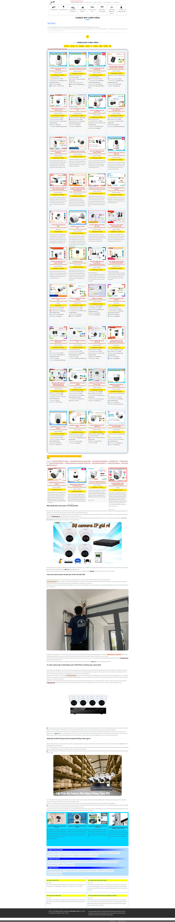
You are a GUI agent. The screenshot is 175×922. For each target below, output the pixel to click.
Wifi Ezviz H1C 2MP (77, 261)
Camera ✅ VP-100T (113, 461)
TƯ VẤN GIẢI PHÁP (116, 2)
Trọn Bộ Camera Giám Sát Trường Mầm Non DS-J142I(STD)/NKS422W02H (58, 384)
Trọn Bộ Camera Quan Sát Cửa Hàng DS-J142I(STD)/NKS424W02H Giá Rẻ (97, 263)
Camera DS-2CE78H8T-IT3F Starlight (60, 461)
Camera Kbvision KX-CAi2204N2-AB (100, 461)
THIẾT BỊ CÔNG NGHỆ (107, 2)
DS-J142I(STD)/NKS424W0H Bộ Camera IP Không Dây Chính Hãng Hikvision (77, 189)
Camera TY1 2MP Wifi (97, 298)
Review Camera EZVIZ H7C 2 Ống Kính (77, 827)
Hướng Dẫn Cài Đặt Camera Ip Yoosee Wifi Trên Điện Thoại (77, 463)
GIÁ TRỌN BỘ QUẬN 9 (88, 2)
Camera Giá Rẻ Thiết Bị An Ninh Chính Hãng (57, 49)
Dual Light (73, 46)
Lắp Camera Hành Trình (53, 880)
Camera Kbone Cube (69, 864)
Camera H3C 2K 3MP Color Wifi (97, 188)
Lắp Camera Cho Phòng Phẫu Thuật (97, 880)
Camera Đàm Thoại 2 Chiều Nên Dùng (70, 852)
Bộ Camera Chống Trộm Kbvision (55, 873)
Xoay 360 (95, 46)
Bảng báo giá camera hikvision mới (111, 852)
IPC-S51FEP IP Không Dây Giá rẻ (77, 68)
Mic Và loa (66, 46)
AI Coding (106, 46)
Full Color (87, 46)
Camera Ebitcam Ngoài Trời (98, 861)
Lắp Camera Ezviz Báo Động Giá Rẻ (83, 861)
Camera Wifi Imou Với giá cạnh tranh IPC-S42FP (80, 461)
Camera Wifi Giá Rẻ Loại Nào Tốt (99, 463)
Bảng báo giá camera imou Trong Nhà (69, 855)
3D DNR (100, 46)
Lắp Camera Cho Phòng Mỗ (54, 895)
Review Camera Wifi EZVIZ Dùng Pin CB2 (57, 827)
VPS (116, 921)
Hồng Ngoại (81, 46)
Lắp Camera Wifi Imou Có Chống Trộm (56, 864)
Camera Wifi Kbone (70, 861)
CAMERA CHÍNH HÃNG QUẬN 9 (76, 2)
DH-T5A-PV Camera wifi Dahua (97, 481)
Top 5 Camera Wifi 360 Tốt (85, 852)
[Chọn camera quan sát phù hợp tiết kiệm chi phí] (125, 10)
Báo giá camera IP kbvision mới (54, 852)
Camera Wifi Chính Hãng (87, 18)
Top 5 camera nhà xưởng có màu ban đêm (88, 855)
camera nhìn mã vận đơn (97, 852)
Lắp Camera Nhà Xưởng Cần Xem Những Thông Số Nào (118, 828)
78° (77, 46)
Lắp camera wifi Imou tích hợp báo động (56, 861)
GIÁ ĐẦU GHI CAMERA (98, 2)
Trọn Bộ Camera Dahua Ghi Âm (70, 870)
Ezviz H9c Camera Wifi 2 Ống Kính (56, 463)
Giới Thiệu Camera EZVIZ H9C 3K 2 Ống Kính (98, 827)
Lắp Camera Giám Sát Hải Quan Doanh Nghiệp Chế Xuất (102, 895)
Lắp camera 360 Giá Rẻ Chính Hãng (55, 870)
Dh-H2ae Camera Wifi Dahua (113, 463)
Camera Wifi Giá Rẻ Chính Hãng (111, 861)
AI (91, 46)
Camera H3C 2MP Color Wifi (77, 151)
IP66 (110, 46)
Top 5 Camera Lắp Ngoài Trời (54, 855)
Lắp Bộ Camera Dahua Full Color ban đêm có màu (89, 870)
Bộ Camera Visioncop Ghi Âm (107, 870)
